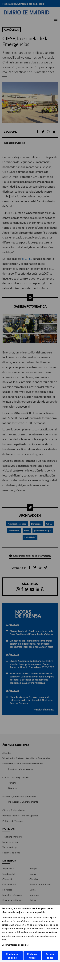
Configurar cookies (12, 955)
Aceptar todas (50, 955)
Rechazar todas (32, 955)
